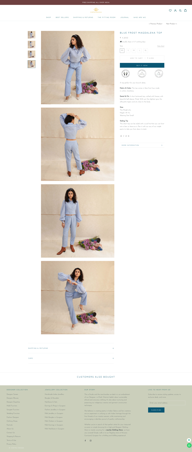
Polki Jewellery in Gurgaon (54, 413)
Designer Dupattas (13, 402)
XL (146, 50)
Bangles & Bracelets (52, 398)
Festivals (10, 425)
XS (122, 50)
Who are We (140, 17)
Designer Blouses (13, 398)
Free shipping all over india (96, 2)
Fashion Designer (13, 417)
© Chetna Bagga (16, 448)
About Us (10, 429)
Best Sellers (62, 17)
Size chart (160, 46)
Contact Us (11, 433)
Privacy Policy (11, 444)
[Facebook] (123, 136)
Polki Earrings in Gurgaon (54, 425)
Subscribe (156, 410)
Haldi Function (12, 406)
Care (30, 358)
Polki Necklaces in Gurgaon (54, 429)
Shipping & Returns (83, 17)
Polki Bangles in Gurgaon (54, 417)
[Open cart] (185, 10)
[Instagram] (90, 440)
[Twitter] (126, 136)
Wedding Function (13, 413)
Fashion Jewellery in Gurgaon (55, 410)
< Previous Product (155, 24)
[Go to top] (189, 440)
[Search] (180, 10)
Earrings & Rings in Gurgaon (55, 406)
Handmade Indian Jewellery (54, 394)
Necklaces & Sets (51, 402)
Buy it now (142, 65)
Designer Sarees (12, 394)
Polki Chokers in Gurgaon (54, 421)
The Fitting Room (107, 17)
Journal (124, 17)
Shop (48, 17)
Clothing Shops (12, 421)
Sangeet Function (13, 410)
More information (130, 145)
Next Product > (171, 24)
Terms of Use (11, 440)
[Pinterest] (121, 137)
